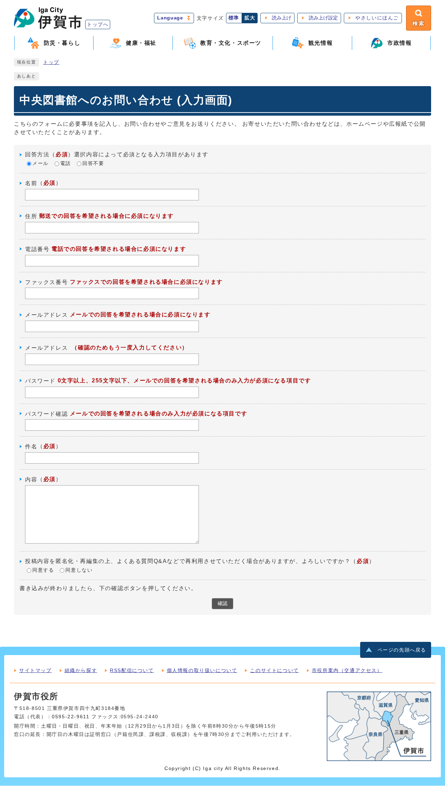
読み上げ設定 (323, 17)
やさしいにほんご (377, 17)
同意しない (78, 570)
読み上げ (281, 17)
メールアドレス (46, 315)
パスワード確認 (46, 413)
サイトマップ (35, 670)
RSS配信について (132, 670)
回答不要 (93, 163)
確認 (222, 603)
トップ (51, 62)
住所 (31, 216)
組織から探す (81, 670)
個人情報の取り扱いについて (202, 670)
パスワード (40, 381)
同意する (43, 570)
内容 (31, 479)
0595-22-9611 (70, 716)
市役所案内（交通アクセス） (347, 670)
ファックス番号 (46, 282)
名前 (31, 183)
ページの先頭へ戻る (402, 650)
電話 (65, 163)
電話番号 (37, 249)
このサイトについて (274, 670)
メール (40, 163)
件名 (31, 446)
